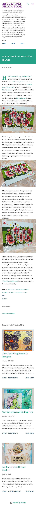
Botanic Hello (26, 76)
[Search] (28, 3)
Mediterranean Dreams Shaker (14, 469)
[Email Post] (3, 296)
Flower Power (21, 98)
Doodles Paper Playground (18, 290)
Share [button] (4, 299)
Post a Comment (8, 313)
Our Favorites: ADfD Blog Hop (17, 412)
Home (4, 43)
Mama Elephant (18, 82)
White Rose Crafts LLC (9, 281)
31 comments (13, 433)
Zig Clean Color (20, 292)
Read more (30, 378)
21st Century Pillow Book (12, 5)
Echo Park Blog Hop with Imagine (15, 355)
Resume (13, 43)
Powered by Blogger (19, 502)
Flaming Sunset (7, 90)
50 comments (13, 378)
